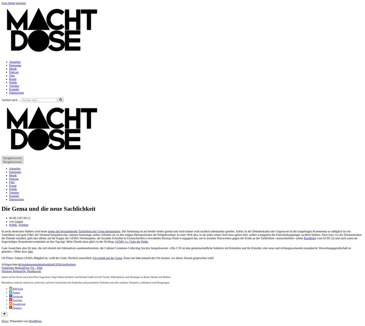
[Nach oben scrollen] (4, 314)
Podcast (13, 72)
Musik (13, 68)
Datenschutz (16, 92)
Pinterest (17, 307)
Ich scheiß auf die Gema (107, 258)
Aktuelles (15, 62)
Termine (14, 85)
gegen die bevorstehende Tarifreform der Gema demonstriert (84, 231)
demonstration (34, 264)
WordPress (35, 321)
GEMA (58, 264)
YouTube (17, 300)
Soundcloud (18, 304)
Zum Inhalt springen (14, 3)
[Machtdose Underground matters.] (50, 55)
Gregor (18, 221)
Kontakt (14, 89)
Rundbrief (310, 238)
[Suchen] (61, 100)
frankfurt (48, 264)
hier (30, 251)
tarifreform (69, 264)
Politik (13, 82)
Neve (5, 321)
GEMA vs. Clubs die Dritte (131, 241)
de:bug (22, 264)
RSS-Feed (17, 288)
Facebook (17, 296)
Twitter (16, 292)
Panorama (15, 65)
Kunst (12, 79)
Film (12, 75)
